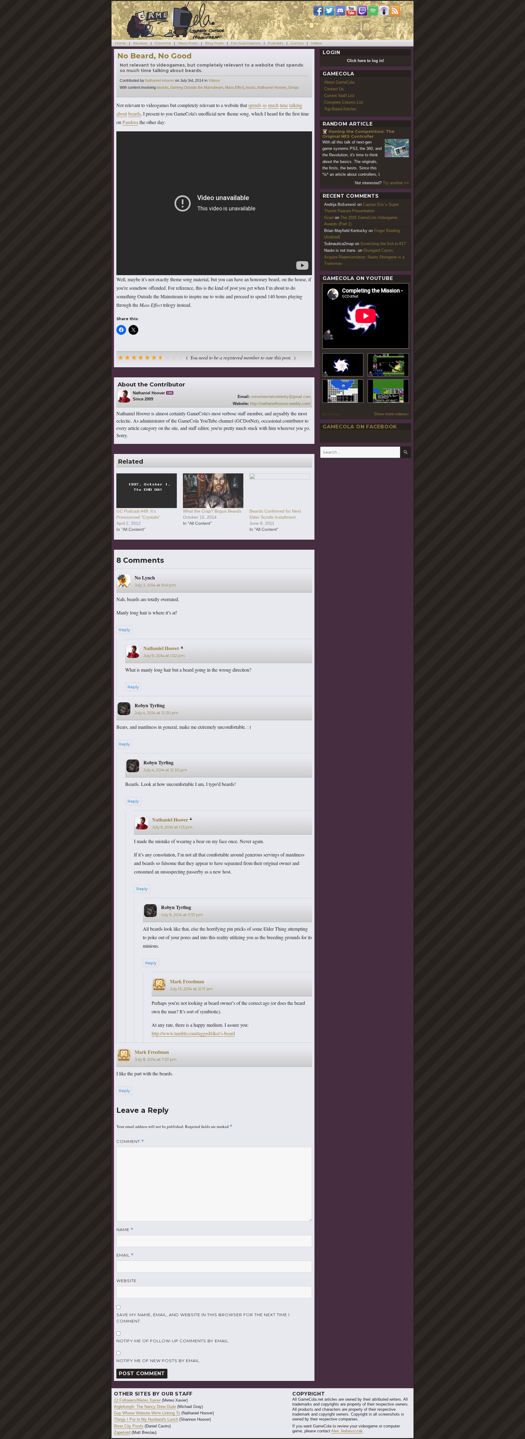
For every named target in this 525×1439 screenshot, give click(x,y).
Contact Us (334, 89)
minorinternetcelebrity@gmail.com (281, 396)
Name (124, 1229)
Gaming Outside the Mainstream (196, 87)
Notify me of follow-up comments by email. (172, 1340)
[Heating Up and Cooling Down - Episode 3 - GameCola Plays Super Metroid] (388, 365)
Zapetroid (122, 1432)
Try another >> (396, 183)
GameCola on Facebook (360, 427)
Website (126, 1280)
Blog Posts (214, 43)
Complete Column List (343, 102)
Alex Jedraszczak (347, 1431)
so (264, 105)
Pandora (130, 122)
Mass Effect (234, 87)
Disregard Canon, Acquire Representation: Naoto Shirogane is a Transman (364, 256)
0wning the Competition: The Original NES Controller (358, 134)
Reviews (140, 43)
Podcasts (275, 43)
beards (162, 87)
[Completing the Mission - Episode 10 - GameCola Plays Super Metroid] (343, 365)
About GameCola (339, 82)
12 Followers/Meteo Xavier (137, 1400)
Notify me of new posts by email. (158, 1360)
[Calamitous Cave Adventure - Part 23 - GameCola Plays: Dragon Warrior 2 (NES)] (343, 391)
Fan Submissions (245, 43)
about (121, 113)
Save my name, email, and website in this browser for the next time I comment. (203, 1317)
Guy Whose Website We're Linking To (147, 1413)
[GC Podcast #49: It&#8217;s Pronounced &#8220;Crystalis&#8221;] (146, 490)
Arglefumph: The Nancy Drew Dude (145, 1406)
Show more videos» (391, 414)
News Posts (188, 43)
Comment (130, 1141)
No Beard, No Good (154, 55)
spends (254, 105)
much (273, 105)
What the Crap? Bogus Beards (212, 511)
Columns (163, 43)
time (284, 105)
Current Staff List (339, 95)
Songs (293, 87)
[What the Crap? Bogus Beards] (213, 490)
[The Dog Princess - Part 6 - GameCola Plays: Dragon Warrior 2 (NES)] (388, 391)
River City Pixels (128, 1426)
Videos (316, 43)
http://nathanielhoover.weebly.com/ (280, 403)
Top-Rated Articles (340, 109)
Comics (297, 43)
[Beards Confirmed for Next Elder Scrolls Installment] (279, 490)
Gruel (329, 217)
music (251, 87)
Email (125, 1255)
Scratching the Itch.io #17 (383, 243)
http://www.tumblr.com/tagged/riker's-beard (193, 1033)
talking (295, 105)
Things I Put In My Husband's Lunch (146, 1419)
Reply (124, 629)
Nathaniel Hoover (159, 80)
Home (120, 43)
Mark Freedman (187, 981)
